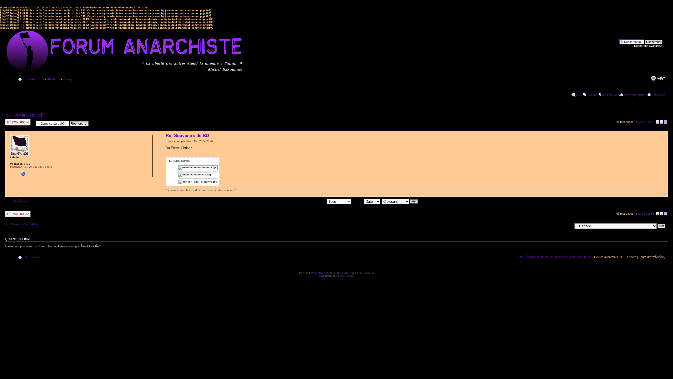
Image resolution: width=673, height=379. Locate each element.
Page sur (644, 121)
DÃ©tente (53, 79)
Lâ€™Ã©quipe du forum (533, 257)
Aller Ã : (567, 225)
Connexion (658, 95)
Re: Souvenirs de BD (187, 135)
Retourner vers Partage (23, 224)
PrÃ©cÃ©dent (19, 201)
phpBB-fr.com (346, 275)
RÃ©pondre (12, 120)
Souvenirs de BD (24, 115)
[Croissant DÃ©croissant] (400, 201)
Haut (663, 194)
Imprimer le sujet (653, 78)
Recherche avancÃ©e (648, 45)
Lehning (177, 141)
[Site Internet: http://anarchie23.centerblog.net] (23, 173)
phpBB (318, 272)
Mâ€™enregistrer (634, 95)
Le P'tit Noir (610, 95)
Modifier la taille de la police (661, 78)
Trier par (358, 201)
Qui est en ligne (18, 239)
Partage (68, 79)
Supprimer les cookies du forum (571, 257)
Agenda (592, 95)
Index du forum (33, 79)
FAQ (579, 95)
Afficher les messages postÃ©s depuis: (301, 201)
